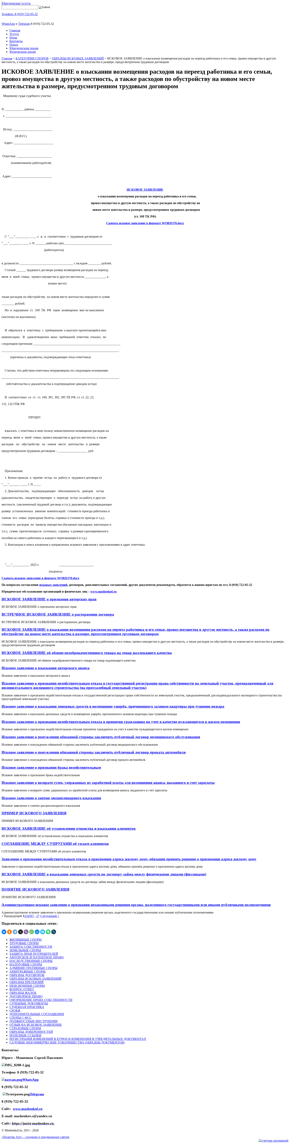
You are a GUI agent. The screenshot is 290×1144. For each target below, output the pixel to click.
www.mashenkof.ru (27, 1109)
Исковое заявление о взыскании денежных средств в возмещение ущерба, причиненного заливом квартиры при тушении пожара (113, 706)
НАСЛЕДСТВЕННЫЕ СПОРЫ (30, 961)
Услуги (14, 34)
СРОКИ (14, 1010)
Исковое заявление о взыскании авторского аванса (46, 668)
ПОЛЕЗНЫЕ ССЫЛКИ (25, 1035)
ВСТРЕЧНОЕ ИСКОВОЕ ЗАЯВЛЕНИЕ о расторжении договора (58, 614)
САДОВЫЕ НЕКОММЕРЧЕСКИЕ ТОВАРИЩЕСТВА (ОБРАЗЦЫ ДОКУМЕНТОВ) (67, 1042)
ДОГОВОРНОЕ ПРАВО (26, 996)
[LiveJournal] (53, 931)
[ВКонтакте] (4, 931)
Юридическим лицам (23, 48)
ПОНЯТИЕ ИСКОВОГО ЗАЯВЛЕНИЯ (35, 889)
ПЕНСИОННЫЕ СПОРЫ (27, 985)
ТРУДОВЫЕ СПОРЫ (24, 943)
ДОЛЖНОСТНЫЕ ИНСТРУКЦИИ (33, 1021)
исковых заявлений (53, 584)
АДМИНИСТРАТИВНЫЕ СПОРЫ (33, 968)
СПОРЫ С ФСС (20, 1017)
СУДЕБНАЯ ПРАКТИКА (26, 1007)
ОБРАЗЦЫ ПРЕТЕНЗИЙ (26, 982)
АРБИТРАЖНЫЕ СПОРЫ (27, 971)
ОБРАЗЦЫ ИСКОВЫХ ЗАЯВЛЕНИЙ (78, 58)
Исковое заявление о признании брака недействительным (51, 767)
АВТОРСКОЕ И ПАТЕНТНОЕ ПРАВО (36, 957)
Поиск (13, 44)
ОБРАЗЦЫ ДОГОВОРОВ (26, 975)
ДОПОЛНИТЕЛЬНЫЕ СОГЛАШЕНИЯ (36, 1014)
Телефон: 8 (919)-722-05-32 (20, 14)
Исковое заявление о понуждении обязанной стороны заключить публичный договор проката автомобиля (94, 752)
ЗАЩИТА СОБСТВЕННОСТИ (30, 946)
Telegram (24, 23)
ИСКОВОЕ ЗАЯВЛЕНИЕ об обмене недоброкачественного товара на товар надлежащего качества (87, 653)
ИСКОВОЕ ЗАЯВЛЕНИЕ (145, 189)
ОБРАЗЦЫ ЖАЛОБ (22, 992)
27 (37, 916)
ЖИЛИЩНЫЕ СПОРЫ (25, 939)
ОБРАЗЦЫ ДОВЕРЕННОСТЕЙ (31, 1031)
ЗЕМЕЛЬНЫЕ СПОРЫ (25, 950)
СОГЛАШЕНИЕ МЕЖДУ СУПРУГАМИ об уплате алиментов (55, 844)
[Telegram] (15, 931)
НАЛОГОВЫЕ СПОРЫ (25, 964)
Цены (13, 37)
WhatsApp (8, 23)
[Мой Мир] (37, 931)
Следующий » (49, 916)
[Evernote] (48, 931)
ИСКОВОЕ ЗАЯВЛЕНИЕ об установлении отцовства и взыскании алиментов (69, 828)
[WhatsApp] (31, 931)
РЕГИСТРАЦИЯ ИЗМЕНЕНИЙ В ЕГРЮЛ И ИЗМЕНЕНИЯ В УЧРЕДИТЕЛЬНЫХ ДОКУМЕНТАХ (77, 1039)
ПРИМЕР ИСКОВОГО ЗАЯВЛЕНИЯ (34, 813)
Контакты (16, 41)
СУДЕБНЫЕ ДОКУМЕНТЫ (28, 1003)
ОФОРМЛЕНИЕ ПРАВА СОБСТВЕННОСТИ (40, 1000)
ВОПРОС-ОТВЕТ (21, 989)
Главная (14, 30)
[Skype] (42, 931)
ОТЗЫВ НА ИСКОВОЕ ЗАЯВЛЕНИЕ (35, 1024)
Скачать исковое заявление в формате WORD (139, 223)
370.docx (178, 223)
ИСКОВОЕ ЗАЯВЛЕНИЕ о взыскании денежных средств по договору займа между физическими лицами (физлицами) (104, 874)
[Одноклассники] (9, 931)
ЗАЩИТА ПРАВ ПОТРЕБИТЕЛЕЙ (33, 953)
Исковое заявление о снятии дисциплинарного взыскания (51, 798)
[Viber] (26, 931)
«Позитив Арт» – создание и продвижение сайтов (35, 1137)
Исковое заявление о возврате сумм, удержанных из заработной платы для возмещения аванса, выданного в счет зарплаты (108, 783)
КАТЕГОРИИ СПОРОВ (32, 58)
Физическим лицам (22, 51)
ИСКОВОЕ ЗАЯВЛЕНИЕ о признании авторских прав (49, 599)
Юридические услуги (16, 3)
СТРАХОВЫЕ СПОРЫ (25, 1028)
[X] (20, 931)
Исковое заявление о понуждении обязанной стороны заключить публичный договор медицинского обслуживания (101, 737)
